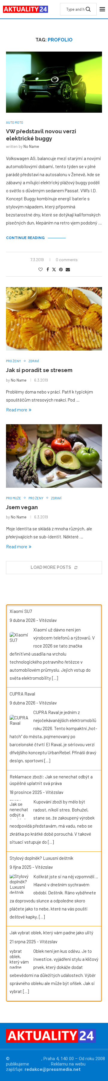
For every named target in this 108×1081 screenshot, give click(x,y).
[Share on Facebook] (47, 269)
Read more (16, 409)
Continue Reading (25, 238)
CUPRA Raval (22, 693)
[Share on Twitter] (54, 269)
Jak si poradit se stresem (39, 370)
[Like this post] (40, 269)
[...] (55, 678)
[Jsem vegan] (54, 456)
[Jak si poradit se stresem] (54, 319)
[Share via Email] (68, 269)
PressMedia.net (26, 1058)
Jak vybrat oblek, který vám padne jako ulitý (51, 932)
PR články (39, 1064)
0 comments (67, 259)
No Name (31, 146)
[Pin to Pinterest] (61, 269)
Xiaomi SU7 (21, 611)
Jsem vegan (22, 507)
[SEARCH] (88, 9)
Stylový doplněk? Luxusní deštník (41, 858)
